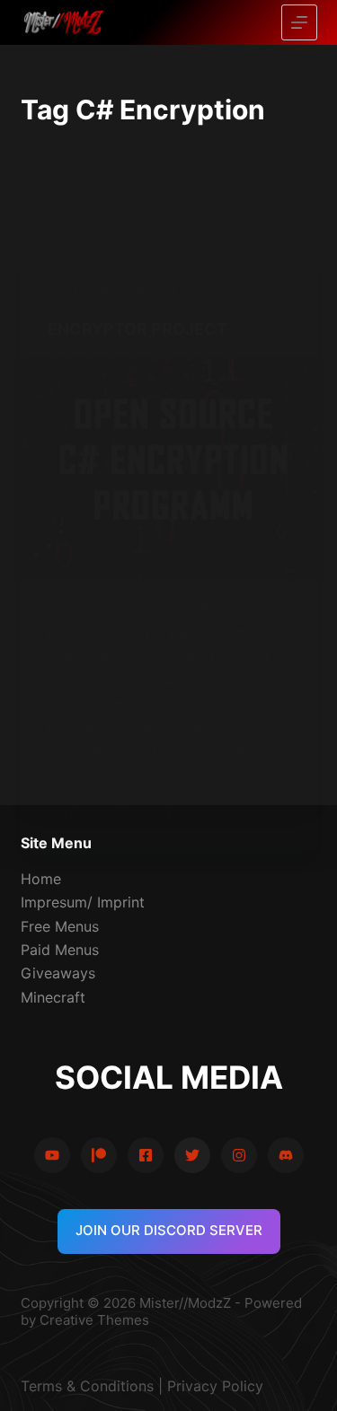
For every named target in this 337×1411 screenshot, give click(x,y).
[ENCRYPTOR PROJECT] (169, 468)
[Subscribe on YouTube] (52, 1155)
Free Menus (60, 926)
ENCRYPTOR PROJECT (137, 329)
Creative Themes (94, 1319)
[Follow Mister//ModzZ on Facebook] (146, 1155)
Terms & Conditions (87, 1386)
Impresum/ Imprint (83, 902)
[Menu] (299, 22)
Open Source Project (113, 291)
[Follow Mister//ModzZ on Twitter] (192, 1155)
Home (41, 879)
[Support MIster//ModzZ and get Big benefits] (99, 1155)
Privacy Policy (215, 1386)
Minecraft (53, 997)
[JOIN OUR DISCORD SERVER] (286, 1155)
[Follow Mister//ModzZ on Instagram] (239, 1155)
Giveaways (58, 973)
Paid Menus (60, 950)
